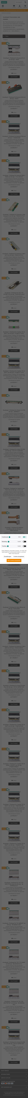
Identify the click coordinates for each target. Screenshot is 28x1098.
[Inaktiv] (24, 541)
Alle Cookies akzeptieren (14, 560)
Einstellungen (7, 556)
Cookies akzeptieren (19, 556)
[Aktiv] (24, 537)
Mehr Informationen (14, 553)
